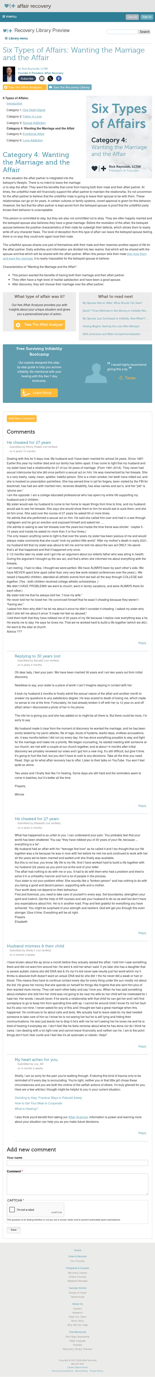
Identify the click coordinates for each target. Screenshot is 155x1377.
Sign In (146, 17)
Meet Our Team (77, 1317)
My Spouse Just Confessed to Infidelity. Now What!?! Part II (116, 318)
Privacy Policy (96, 1371)
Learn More (42, 392)
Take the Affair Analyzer (25, 87)
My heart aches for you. (36, 1059)
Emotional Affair (33, 134)
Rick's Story (77, 1321)
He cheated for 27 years (29, 442)
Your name (14, 1157)
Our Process (77, 1261)
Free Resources (77, 1332)
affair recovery (34, 6)
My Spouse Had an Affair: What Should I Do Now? (112, 303)
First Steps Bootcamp (77, 1336)
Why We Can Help (77, 1325)
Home (77, 1250)
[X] (50, 78)
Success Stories (77, 1288)
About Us (77, 1303)
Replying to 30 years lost (37, 656)
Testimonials (77, 1297)
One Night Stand (34, 110)
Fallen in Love (32, 116)
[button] (9, 16)
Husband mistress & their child (35, 946)
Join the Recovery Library (71, 87)
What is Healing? (26, 1108)
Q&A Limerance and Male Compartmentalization (111, 334)
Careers (77, 1308)
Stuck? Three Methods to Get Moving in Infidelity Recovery (116, 310)
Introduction (14, 103)
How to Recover (77, 1256)
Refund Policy (81, 1371)
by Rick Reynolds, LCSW (33, 68)
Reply (142, 643)
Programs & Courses (77, 1268)
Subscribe (27, 78)
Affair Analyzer (78, 1117)
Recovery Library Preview (41, 30)
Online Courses (77, 1277)
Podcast (77, 1345)
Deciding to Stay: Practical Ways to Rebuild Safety (48, 1097)
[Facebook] (59, 78)
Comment (14, 1171)
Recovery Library (77, 1273)
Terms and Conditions (62, 1371)
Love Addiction (33, 140)
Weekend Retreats (77, 1281)
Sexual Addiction (34, 123)
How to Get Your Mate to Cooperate (38, 1103)
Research (77, 1312)
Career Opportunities (77, 1367)
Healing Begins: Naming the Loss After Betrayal (111, 326)
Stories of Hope (77, 1292)
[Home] (11, 6)
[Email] (42, 78)
